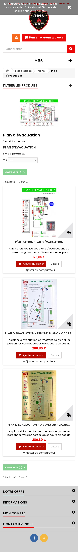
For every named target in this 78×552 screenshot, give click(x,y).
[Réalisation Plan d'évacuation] (39, 213)
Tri (5, 160)
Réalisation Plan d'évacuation (39, 242)
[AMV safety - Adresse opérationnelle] (39, 20)
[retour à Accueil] (7, 70)
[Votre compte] (16, 38)
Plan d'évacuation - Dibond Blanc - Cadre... (39, 333)
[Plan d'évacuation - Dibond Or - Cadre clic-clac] (39, 395)
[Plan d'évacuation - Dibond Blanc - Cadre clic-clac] (39, 304)
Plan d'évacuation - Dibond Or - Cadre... (39, 424)
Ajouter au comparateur (40, 270)
